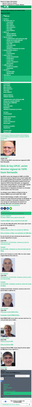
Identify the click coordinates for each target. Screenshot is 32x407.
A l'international (11, 53)
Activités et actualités (12, 66)
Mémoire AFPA (10, 73)
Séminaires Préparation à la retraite (16, 48)
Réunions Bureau (20, 135)
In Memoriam (12, 135)
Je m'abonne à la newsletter (8, 376)
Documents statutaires (19, 136)
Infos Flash (9, 29)
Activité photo (10, 58)
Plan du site (6, 384)
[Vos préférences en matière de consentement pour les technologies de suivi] (29, 404)
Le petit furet (10, 60)
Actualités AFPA (10, 71)
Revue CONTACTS (11, 30)
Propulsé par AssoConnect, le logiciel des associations (17, 397)
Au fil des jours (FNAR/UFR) (13, 42)
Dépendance (10, 47)
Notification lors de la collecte (11, 404)
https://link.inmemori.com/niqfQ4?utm (10, 205)
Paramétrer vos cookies (9, 391)
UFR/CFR (27, 136)
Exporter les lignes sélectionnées (9, 1)
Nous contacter (10, 25)
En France (9, 52)
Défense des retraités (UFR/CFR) (15, 40)
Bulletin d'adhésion (11, 33)
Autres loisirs (10, 63)
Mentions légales (8, 388)
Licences (6, 386)
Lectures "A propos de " (12, 61)
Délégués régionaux (11, 35)
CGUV (5, 389)
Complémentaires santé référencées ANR (17, 38)
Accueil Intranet (5, 135)
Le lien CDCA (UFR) (11, 45)
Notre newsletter (11, 27)
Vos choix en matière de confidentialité (17, 401)
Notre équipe (10, 24)
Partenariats (4, 138)
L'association (10, 22)
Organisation (10, 68)
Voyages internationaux (12, 57)
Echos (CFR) (9, 43)
